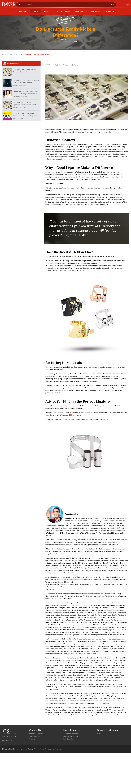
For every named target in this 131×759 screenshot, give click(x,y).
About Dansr (27, 749)
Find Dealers (95, 11)
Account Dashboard (70, 734)
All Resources (12, 54)
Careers (32, 739)
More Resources (71, 730)
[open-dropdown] (52, 11)
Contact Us (109, 11)
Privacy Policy (39, 749)
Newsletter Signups (107, 730)
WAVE (99, 734)
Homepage (22, 11)
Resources (35, 11)
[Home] (3, 54)
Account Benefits (63, 11)
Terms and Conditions (54, 749)
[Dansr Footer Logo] (14, 731)
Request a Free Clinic (71, 736)
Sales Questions (35, 736)
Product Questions (36, 734)
